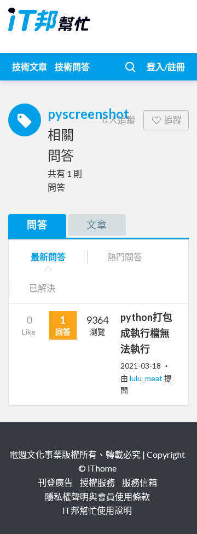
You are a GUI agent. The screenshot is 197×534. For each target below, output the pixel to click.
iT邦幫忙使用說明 (97, 510)
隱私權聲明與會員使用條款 (97, 496)
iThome (102, 468)
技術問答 (72, 66)
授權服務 (97, 482)
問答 (37, 225)
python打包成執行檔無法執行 (146, 333)
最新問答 (48, 256)
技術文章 (29, 66)
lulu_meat (147, 378)
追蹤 (173, 119)
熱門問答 (124, 256)
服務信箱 (139, 482)
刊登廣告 (55, 482)
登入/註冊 (166, 66)
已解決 (42, 288)
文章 (96, 225)
